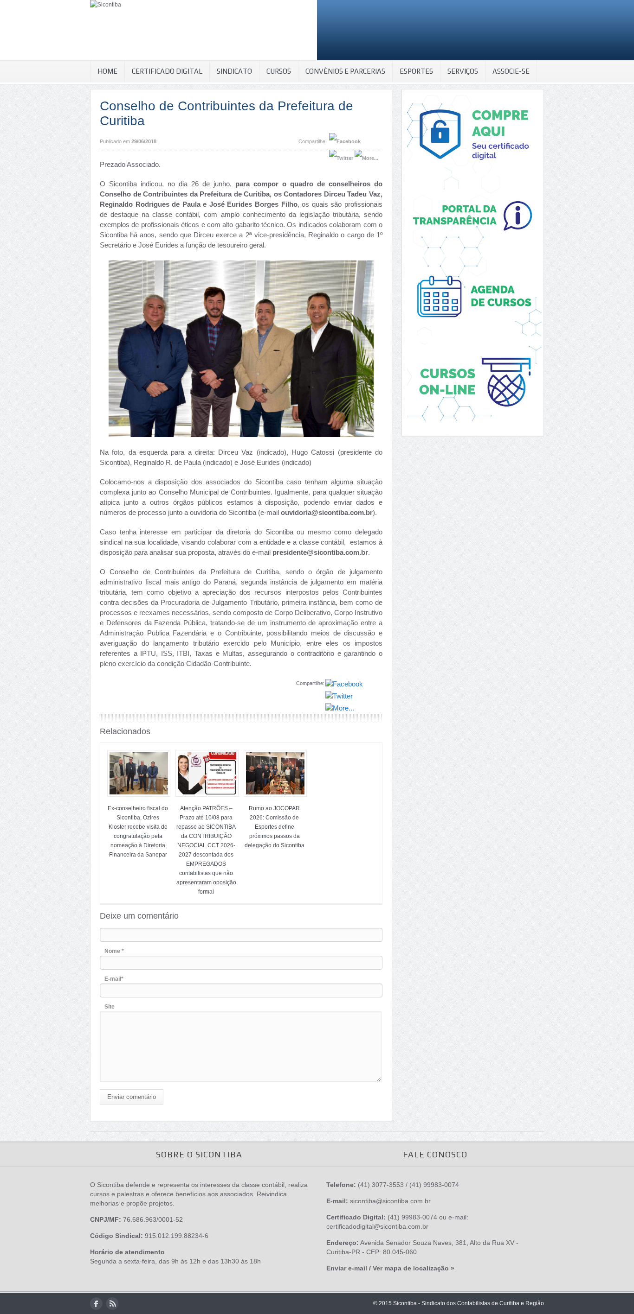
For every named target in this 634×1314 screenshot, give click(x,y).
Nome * (114, 951)
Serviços (462, 71)
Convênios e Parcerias (345, 71)
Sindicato (234, 71)
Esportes (416, 71)
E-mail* (113, 979)
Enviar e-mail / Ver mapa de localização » (390, 1268)
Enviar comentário (131, 1096)
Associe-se (511, 71)
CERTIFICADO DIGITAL (167, 71)
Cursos (278, 71)
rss (112, 1303)
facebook (96, 1303)
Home (107, 71)
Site (109, 1006)
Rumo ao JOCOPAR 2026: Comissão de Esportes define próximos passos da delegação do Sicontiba (274, 827)
